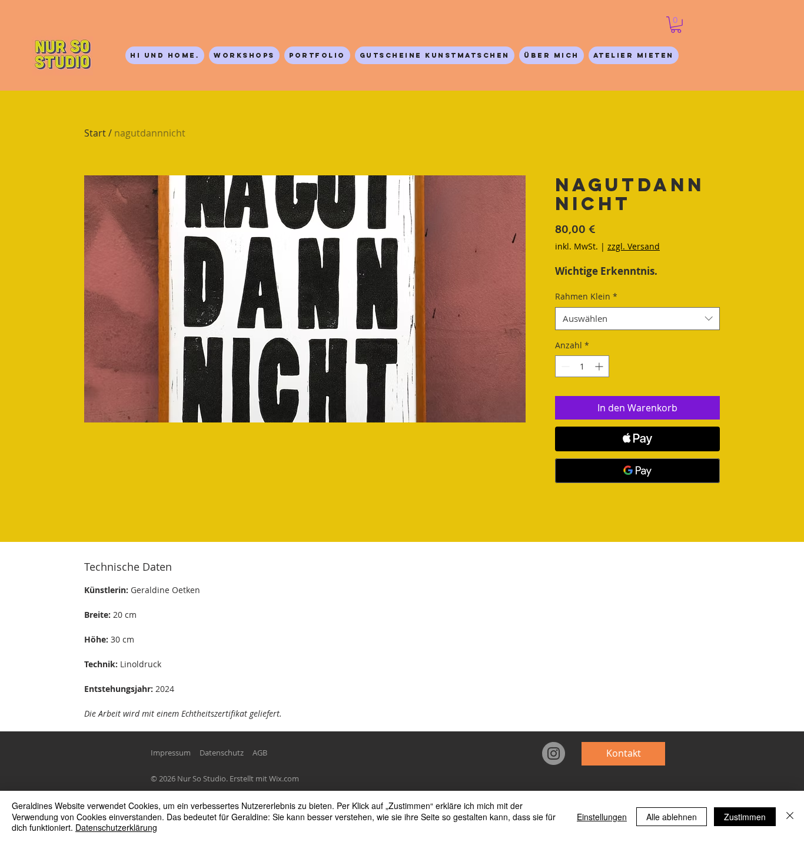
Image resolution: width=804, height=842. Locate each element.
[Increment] (600, 366)
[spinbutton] (582, 366)
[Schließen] (790, 816)
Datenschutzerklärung (116, 827)
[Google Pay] (637, 470)
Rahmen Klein (586, 296)
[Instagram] (553, 753)
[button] (676, 24)
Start (95, 133)
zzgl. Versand (633, 246)
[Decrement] (564, 366)
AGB (260, 752)
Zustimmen (745, 817)
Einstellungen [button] (602, 817)
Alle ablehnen (671, 817)
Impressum (171, 752)
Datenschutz (222, 752)
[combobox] (637, 318)
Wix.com (284, 778)
